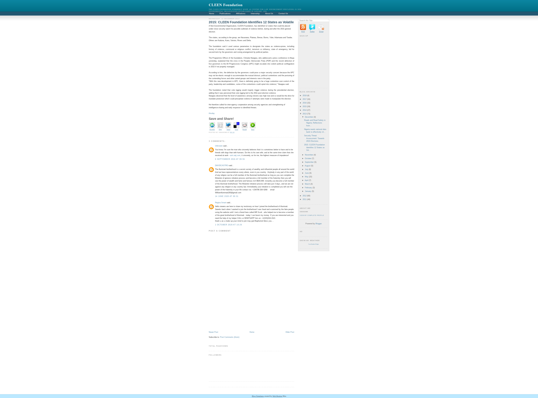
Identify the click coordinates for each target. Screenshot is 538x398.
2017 (305, 99)
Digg (220, 129)
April (306, 180)
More (252, 129)
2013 (305, 114)
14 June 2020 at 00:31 (226, 196)
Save (236, 129)
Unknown (218, 146)
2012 (305, 196)
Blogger (319, 224)
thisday (212, 113)
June (307, 173)
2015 (305, 106)
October (308, 158)
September (309, 162)
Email (321, 32)
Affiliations (240, 13)
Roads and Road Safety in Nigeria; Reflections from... (314, 123)
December (309, 117)
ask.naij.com (235, 155)
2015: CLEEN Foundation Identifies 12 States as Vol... (314, 147)
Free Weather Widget (313, 244)
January (308, 191)
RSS (303, 32)
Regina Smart (220, 203)
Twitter (312, 32)
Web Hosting (277, 396)
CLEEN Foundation (226, 4)
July (306, 169)
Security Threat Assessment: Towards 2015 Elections (314, 138)
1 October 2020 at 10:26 (228, 225)
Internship (255, 13)
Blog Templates (258, 396)
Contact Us (283, 13)
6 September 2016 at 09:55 (230, 159)
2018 (305, 95)
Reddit (245, 129)
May (306, 177)
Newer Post (213, 332)
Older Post (290, 332)
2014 (305, 110)
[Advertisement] (230, 311)
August (307, 166)
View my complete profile (312, 215)
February (308, 188)
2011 (305, 199)
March (307, 184)
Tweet (228, 129)
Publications (225, 13)
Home (211, 13)
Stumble (212, 129)
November (309, 155)
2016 (305, 103)
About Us (269, 13)
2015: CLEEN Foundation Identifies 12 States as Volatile (251, 22)
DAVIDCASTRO (221, 165)
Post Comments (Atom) (229, 337)
